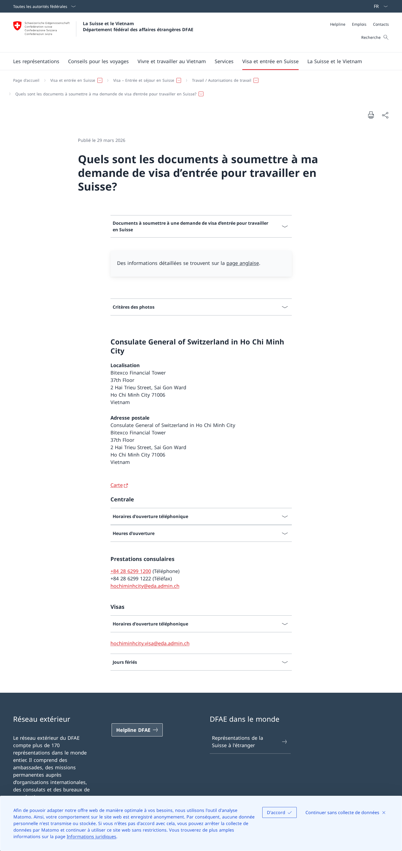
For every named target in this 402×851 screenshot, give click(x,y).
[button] (36, 61)
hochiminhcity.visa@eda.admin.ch (150, 643)
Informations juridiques (91, 837)
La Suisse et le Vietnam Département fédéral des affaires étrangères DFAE (138, 27)
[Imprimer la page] (371, 114)
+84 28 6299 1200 (130, 571)
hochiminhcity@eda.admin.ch (144, 586)
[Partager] (385, 115)
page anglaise (242, 263)
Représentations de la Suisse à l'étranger (237, 741)
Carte (116, 485)
